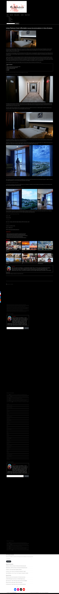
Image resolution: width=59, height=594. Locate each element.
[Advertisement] (18, 336)
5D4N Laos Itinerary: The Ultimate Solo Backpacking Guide (18, 394)
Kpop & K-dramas (9, 429)
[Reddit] (0, 300)
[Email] (0, 302)
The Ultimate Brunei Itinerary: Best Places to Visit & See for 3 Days (13, 263)
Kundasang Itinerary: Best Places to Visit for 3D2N (44, 250)
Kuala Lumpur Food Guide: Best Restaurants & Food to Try (29, 263)
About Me (10, 18)
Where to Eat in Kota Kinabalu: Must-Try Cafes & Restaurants (12, 250)
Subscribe (26, 328)
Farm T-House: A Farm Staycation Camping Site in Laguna (21, 401)
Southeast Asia (15, 273)
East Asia (8, 414)
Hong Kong (8, 418)
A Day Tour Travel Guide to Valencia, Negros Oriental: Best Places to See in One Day (18, 278)
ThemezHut (46, 592)
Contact (10, 20)
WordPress (37, 592)
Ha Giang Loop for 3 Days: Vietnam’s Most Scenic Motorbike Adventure (16, 237)
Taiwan (8, 450)
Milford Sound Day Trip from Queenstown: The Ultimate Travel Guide (16, 233)
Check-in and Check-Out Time (11, 68)
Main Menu (8, 16)
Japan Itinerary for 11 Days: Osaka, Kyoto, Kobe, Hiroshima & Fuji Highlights (17, 235)
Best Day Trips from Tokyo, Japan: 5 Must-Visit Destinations (15, 236)
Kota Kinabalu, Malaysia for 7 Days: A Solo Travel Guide (28, 250)
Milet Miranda (9, 396)
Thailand (8, 452)
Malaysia (12, 273)
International (8, 423)
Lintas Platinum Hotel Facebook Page (29, 211)
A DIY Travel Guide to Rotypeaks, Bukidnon (45, 277)
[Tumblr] (0, 298)
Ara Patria (16, 30)
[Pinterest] (0, 295)
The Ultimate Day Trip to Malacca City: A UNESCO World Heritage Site (44, 263)
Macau (7, 432)
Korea (7, 427)
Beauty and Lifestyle (9, 407)
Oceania (8, 436)
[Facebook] (0, 292)
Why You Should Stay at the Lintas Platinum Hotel (13, 66)
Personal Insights (9, 438)
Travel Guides (10, 19)
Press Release (8, 441)
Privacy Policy (11, 21)
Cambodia (8, 411)
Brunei (7, 409)
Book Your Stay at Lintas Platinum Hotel (12, 67)
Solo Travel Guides (9, 445)
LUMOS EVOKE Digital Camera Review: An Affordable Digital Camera (16, 234)
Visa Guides (8, 459)
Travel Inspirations (9, 456)
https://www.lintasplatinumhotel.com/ (14, 229)
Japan (7, 425)
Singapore (8, 443)
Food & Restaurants (9, 416)
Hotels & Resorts (8, 273)
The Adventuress (14, 592)
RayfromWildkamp (9, 401)
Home (9, 17)
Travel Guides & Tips (20, 273)
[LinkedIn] (0, 297)
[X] (0, 294)
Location (8, 69)
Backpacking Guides (9, 405)
